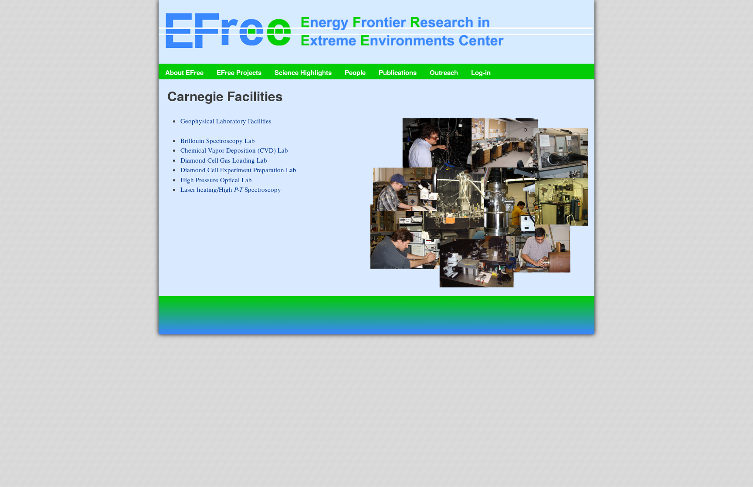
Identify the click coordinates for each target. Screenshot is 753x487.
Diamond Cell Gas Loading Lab (223, 160)
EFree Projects (239, 72)
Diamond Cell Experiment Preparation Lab (238, 169)
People (355, 72)
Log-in (481, 72)
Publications (398, 72)
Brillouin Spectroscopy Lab (217, 140)
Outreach (444, 72)
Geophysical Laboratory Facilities (225, 120)
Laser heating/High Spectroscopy (230, 189)
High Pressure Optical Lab (216, 179)
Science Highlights (303, 72)
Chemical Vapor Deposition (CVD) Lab (234, 150)
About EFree (184, 72)
